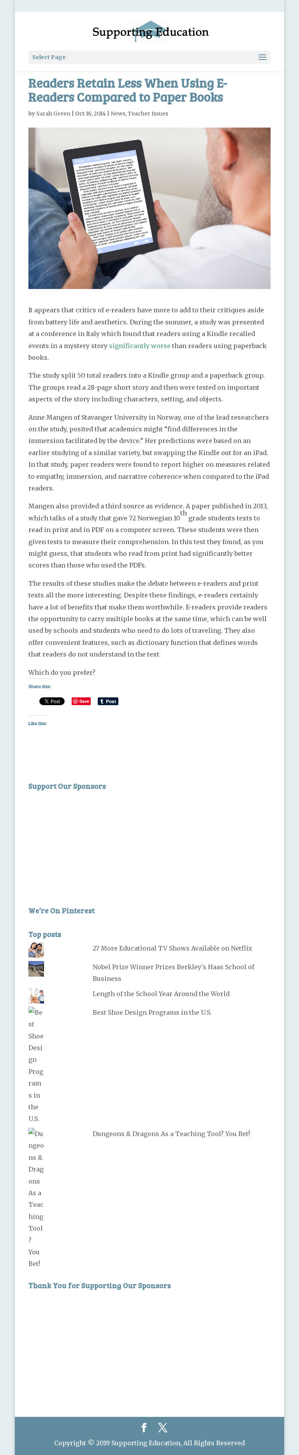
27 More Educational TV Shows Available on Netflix (172, 948)
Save (84, 701)
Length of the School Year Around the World (161, 994)
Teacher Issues (148, 113)
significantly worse (140, 346)
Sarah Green (53, 113)
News (118, 113)
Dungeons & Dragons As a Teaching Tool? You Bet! (171, 1134)
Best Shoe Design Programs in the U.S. (152, 1012)
